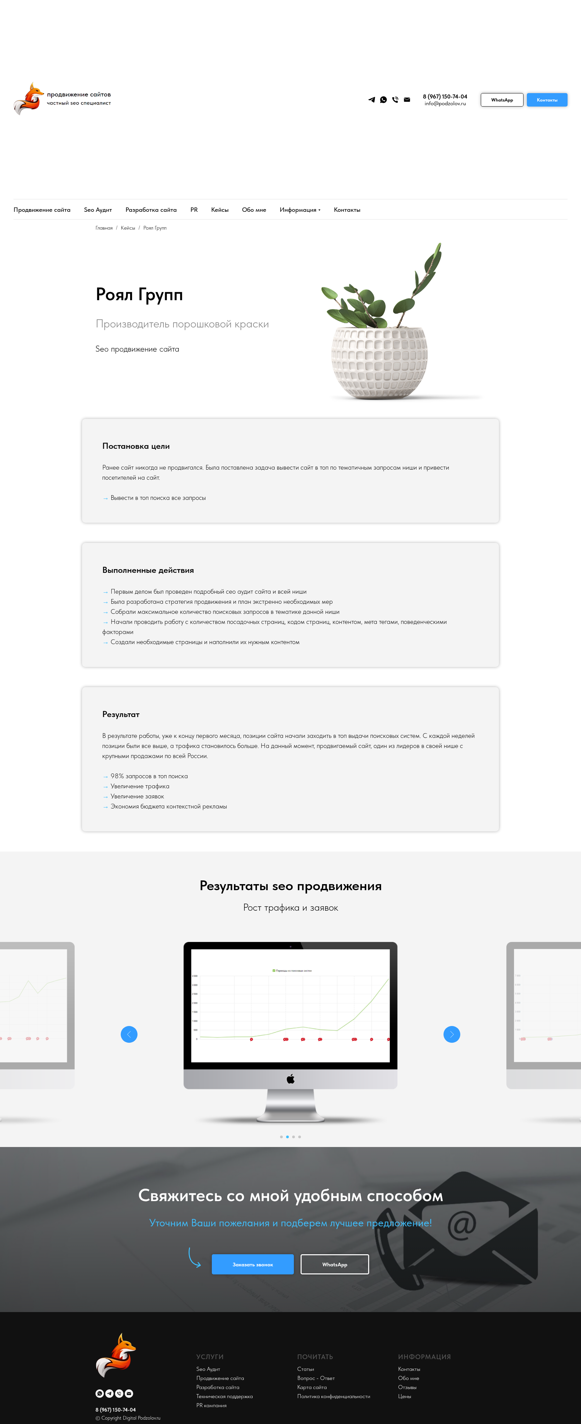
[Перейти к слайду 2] (287, 1137)
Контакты (547, 100)
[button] (253, 1264)
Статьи (305, 1369)
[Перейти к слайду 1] (281, 1137)
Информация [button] (298, 209)
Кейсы (220, 209)
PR (194, 209)
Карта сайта (312, 1387)
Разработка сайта (151, 209)
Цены (404, 1396)
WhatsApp (502, 100)
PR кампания (211, 1405)
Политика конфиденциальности (333, 1396)
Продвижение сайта (42, 209)
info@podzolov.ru (445, 103)
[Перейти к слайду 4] (299, 1137)
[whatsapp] (383, 99)
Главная (104, 228)
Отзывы (407, 1387)
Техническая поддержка (224, 1396)
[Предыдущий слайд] (129, 1034)
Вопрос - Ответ (316, 1378)
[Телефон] (395, 99)
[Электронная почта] (407, 99)
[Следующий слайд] (451, 1034)
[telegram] (371, 99)
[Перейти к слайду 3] (293, 1137)
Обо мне (254, 209)
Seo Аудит (98, 209)
